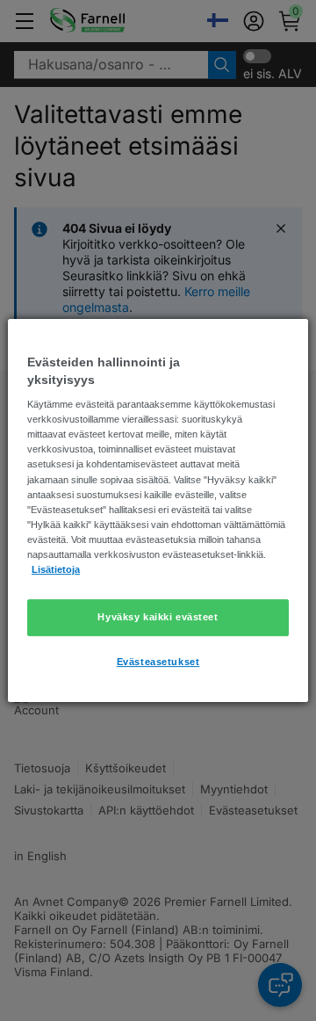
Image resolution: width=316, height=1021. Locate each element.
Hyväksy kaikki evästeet (157, 617)
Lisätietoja (56, 569)
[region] (158, 510)
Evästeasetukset (158, 661)
